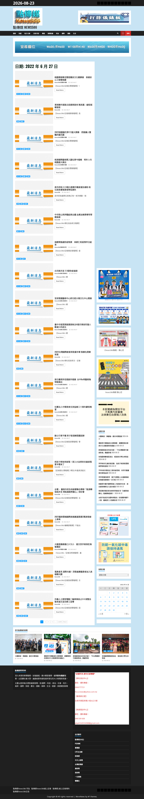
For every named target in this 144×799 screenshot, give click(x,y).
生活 (74, 33)
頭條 (14, 33)
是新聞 (77, 772)
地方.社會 (27, 33)
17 (118, 601)
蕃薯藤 (77, 748)
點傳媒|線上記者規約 (61, 788)
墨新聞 (77, 768)
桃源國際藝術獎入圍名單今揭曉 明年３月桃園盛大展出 (34, 166)
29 (109, 610)
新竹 (24, 258)
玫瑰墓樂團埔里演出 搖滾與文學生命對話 (114, 456)
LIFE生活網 (78, 752)
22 (109, 606)
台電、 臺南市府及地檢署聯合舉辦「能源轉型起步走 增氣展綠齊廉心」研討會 (34, 495)
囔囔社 (77, 781)
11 (122, 597)
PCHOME (78, 743)
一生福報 (78, 776)
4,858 (60, 622)
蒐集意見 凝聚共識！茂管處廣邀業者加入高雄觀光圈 (34, 578)
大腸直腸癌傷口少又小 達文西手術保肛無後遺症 (34, 550)
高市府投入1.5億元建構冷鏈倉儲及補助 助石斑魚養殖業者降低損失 (34, 193)
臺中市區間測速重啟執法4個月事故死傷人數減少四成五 (34, 331)
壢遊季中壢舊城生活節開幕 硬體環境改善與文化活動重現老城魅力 (57, 644)
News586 (57, 110)
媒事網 (77, 756)
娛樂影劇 (50, 33)
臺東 (18, 478)
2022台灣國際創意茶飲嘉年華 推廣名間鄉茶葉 (34, 358)
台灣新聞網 (79, 764)
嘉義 (18, 561)
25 (122, 606)
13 (101, 601)
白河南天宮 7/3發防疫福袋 (34, 276)
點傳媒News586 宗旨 (21, 788)
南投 (18, 368)
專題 (43, 33)
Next (65, 622)
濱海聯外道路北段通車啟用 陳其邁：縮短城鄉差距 (34, 111)
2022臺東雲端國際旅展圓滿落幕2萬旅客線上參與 (34, 523)
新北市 (24, 423)
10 (118, 597)
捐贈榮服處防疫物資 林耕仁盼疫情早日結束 (34, 248)
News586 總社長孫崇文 (61, 273)
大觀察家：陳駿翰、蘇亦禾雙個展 (110, 436)
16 (114, 601)
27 (101, 610)
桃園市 (24, 94)
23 (114, 606)
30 (114, 610)
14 (105, 601)
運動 (68, 33)
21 (105, 606)
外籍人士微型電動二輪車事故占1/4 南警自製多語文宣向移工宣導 (34, 605)
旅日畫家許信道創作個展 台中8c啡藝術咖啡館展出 (34, 385)
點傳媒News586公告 (21, 791)
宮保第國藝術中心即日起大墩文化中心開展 (34, 303)
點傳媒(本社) (79, 739)
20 (101, 606)
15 (109, 601)
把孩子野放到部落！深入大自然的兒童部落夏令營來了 (34, 468)
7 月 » (126, 614)
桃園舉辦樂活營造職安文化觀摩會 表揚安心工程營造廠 (34, 83)
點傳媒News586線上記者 (41, 788)
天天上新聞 (79, 760)
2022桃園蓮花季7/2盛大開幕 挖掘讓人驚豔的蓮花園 (34, 138)
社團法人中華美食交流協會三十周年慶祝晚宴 (34, 413)
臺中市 (18, 231)
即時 (128, 33)
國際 (63, 33)
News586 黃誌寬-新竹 (61, 247)
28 (105, 610)
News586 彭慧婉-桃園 (61, 82)
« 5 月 (101, 614)
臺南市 (24, 286)
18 (122, 601)
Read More (59, 90)
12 (127, 597)
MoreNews (80, 796)
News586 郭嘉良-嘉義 (61, 549)
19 (127, 601)
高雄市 (22, 121)
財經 (20, 33)
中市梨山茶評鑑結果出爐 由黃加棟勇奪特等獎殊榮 (34, 221)
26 (127, 606)
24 (118, 606)
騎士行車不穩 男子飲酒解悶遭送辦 (34, 440)
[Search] (117, 33)
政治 (57, 33)
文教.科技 (36, 33)
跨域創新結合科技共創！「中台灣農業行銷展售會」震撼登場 (86, 644)
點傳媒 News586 (25, 27)
